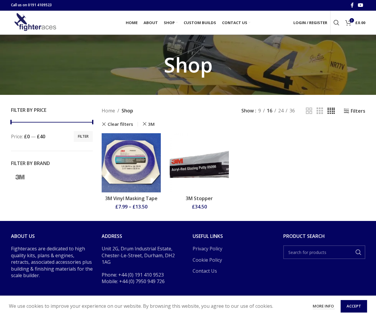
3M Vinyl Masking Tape (131, 198)
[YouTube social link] (360, 5)
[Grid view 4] (331, 111)
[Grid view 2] (309, 111)
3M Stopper (199, 198)
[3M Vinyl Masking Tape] (131, 162)
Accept (354, 306)
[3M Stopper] (199, 162)
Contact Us (205, 271)
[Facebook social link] (352, 5)
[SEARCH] (358, 252)
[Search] (336, 23)
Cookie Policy (207, 260)
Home (108, 110)
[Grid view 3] (320, 111)
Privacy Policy (207, 248)
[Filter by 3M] (20, 176)
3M (151, 124)
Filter (83, 136)
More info (324, 306)
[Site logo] (36, 22)
